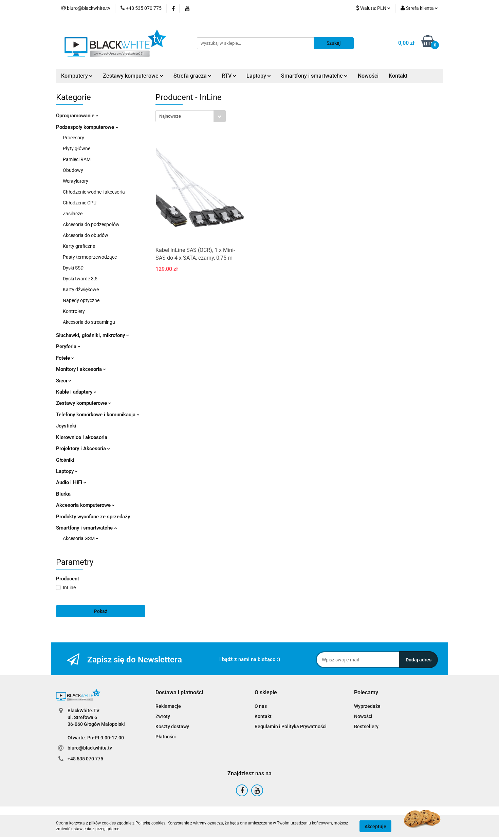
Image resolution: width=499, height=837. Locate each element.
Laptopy (65, 471)
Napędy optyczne (81, 300)
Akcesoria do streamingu (89, 322)
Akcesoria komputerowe (84, 505)
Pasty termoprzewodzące (90, 257)
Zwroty (162, 716)
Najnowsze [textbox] (170, 116)
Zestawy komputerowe (131, 76)
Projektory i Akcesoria (81, 448)
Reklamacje (168, 706)
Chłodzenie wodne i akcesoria (94, 192)
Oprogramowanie (76, 116)
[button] (179, 693)
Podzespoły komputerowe (85, 127)
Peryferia (67, 346)
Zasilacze (72, 213)
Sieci (62, 381)
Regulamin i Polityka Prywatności (291, 726)
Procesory (73, 137)
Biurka (63, 494)
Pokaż (100, 611)
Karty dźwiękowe (81, 289)
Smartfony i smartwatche (85, 528)
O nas (261, 706)
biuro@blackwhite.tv (90, 748)
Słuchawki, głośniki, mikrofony (91, 335)
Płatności (165, 736)
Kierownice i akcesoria (81, 437)
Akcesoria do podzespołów (91, 224)
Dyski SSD (73, 268)
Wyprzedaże (367, 706)
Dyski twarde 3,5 (80, 278)
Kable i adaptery (75, 392)
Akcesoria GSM (79, 538)
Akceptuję (375, 826)
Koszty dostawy (172, 726)
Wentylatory (75, 181)
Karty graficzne (79, 246)
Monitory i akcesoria (79, 369)
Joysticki (66, 426)
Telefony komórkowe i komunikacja (96, 415)
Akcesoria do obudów (85, 235)
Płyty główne (76, 148)
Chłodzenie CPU (79, 202)
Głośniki (65, 460)
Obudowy (73, 170)
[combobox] (190, 116)
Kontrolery (74, 311)
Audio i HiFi (70, 482)
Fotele (63, 358)
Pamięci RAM (77, 159)
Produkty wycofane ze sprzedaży (93, 517)
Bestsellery (366, 726)
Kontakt (398, 76)
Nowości (368, 76)
